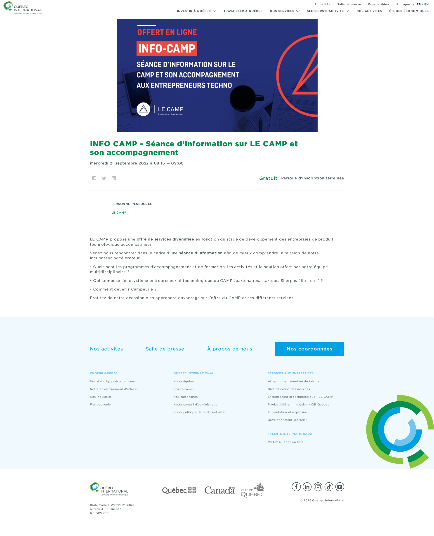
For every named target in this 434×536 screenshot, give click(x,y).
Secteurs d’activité (325, 11)
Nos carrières (183, 389)
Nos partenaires (185, 396)
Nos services (282, 11)
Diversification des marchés (289, 389)
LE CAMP (119, 212)
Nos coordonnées (310, 349)
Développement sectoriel (287, 420)
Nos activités (369, 11)
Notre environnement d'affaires (114, 389)
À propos (403, 4)
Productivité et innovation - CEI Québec (298, 404)
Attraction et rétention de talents (293, 381)
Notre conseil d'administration (196, 404)
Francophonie (100, 404)
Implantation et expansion (288, 412)
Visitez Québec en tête (286, 442)
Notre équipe (183, 381)
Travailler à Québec (243, 11)
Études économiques (409, 11)
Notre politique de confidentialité (199, 412)
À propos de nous (229, 349)
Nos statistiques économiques (113, 381)
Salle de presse (349, 4)
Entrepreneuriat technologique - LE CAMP (300, 396)
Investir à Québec (194, 11)
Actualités (322, 4)
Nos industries (101, 396)
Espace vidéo (378, 4)
